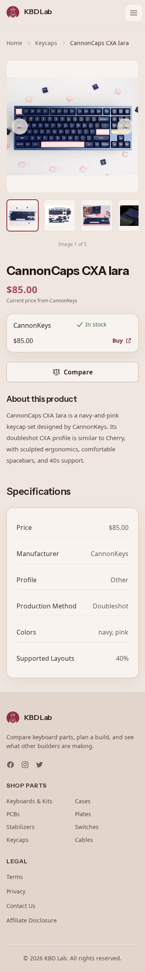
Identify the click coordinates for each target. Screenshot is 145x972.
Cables (84, 840)
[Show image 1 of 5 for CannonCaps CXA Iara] (22, 215)
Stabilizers (20, 827)
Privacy (15, 891)
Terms (14, 877)
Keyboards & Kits (29, 801)
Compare (78, 372)
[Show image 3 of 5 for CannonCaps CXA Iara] (97, 215)
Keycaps (46, 43)
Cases (83, 801)
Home (14, 43)
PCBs (13, 814)
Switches (87, 827)
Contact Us (20, 906)
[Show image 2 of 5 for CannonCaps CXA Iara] (60, 215)
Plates (83, 814)
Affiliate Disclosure (31, 920)
